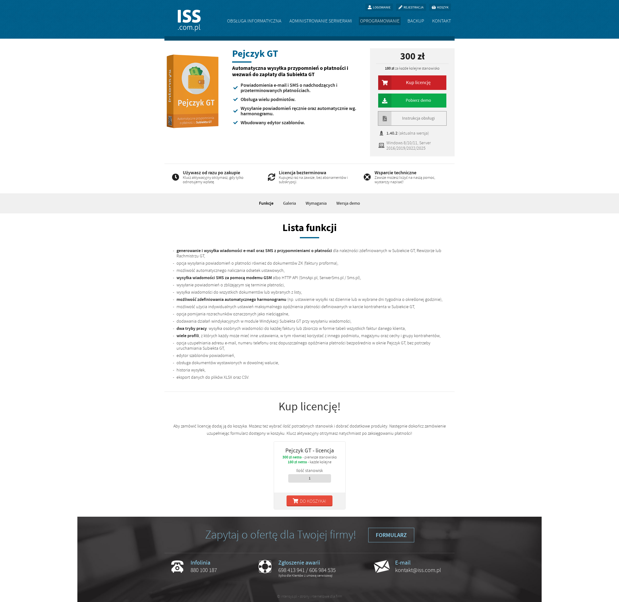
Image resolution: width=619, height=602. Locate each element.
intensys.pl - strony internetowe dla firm (311, 596)
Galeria (289, 203)
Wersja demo (348, 203)
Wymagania (316, 203)
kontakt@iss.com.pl (418, 570)
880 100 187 (204, 570)
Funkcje (266, 203)
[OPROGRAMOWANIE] (380, 21)
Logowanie (382, 7)
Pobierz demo (418, 100)
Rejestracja (414, 7)
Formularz (391, 535)
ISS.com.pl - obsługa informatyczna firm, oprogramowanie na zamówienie (189, 20)
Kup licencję (418, 83)
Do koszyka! (313, 501)
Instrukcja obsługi (418, 118)
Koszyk (443, 7)
